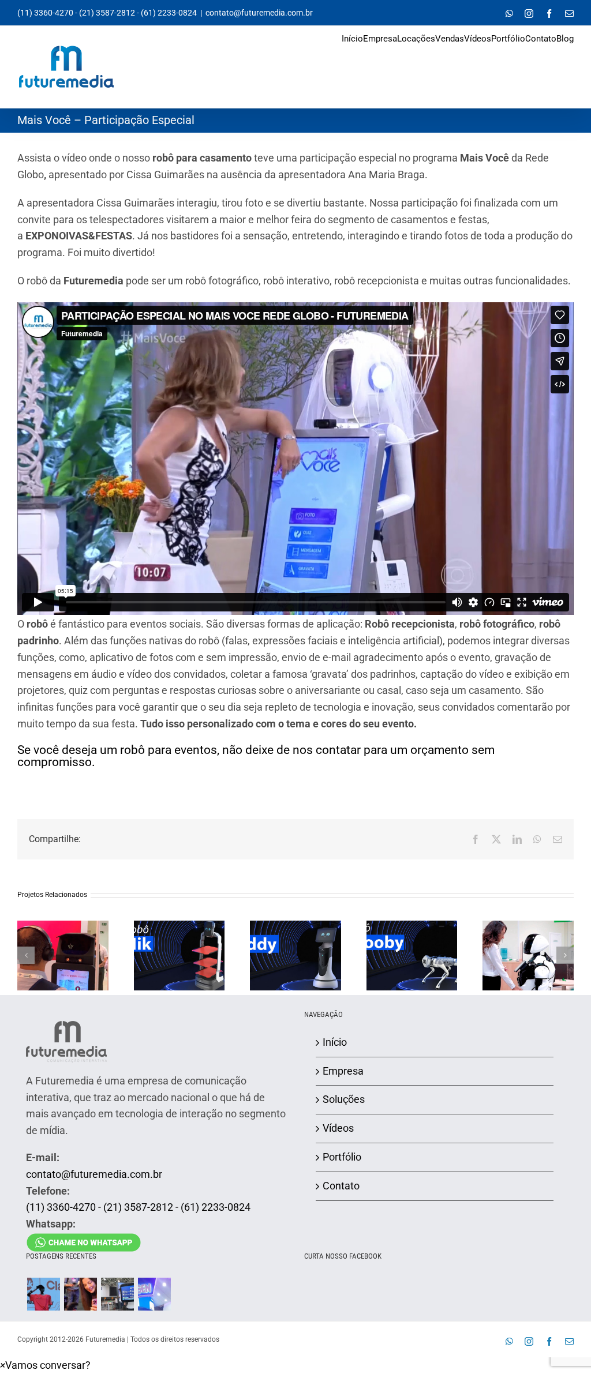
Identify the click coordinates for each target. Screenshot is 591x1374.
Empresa (343, 1071)
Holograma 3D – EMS (63, 942)
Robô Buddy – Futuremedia (295, 942)
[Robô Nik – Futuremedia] (179, 955)
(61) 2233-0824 (169, 12)
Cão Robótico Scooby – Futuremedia (411, 938)
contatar (338, 750)
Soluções (344, 1099)
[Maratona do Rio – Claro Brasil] (43, 1294)
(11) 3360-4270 (45, 12)
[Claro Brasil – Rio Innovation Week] (80, 1294)
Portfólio (342, 1157)
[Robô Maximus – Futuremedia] (528, 955)
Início (335, 1042)
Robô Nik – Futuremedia (179, 942)
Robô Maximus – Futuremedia (528, 942)
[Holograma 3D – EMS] (63, 955)
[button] (26, 955)
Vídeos (338, 1128)
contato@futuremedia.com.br (259, 12)
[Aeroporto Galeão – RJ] (117, 1294)
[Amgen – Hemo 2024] (154, 1294)
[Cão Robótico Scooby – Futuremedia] (412, 955)
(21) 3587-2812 (107, 12)
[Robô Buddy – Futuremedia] (295, 955)
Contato (341, 1186)
